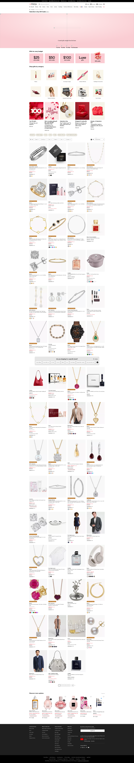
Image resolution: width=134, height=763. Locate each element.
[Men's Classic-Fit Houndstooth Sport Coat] (38, 661)
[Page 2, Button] (74, 685)
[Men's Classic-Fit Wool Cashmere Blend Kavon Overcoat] (57, 626)
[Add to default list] (65, 696)
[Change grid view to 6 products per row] (93, 139)
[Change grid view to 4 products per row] (91, 139)
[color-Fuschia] (51, 682)
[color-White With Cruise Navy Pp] (49, 576)
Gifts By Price (32, 134)
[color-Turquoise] (51, 247)
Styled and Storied (70, 745)
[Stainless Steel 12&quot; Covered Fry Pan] (57, 523)
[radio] (30, 176)
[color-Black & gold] (94, 576)
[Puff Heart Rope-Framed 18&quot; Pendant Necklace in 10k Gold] (96, 413)
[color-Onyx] (49, 247)
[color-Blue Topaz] (92, 473)
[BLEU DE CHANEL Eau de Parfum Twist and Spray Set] (96, 378)
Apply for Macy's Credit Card (46, 728)
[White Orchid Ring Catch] (77, 590)
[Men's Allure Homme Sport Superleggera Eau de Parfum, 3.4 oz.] (77, 556)
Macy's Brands (57, 736)
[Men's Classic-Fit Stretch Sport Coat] (96, 523)
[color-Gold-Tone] (31, 176)
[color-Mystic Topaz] (89, 473)
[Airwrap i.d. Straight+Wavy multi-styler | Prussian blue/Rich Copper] (99, 703)
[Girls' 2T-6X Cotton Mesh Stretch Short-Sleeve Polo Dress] (77, 523)
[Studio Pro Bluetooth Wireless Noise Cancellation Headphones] (96, 556)
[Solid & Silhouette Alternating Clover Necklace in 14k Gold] (38, 413)
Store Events (57, 743)
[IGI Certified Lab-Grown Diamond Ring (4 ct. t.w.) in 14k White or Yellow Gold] (38, 189)
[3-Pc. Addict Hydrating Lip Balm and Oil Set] (57, 189)
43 (72, 685)
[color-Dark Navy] (56, 646)
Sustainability (70, 743)
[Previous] (30, 153)
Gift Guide (32, 9)
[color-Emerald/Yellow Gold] (87, 354)
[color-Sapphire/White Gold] (89, 354)
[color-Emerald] (70, 399)
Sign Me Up (92, 730)
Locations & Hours (57, 730)
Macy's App (56, 732)
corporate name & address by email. (83, 760)
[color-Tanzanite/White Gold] (91, 354)
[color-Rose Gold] (91, 175)
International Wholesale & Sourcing (73, 736)
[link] (38, 171)
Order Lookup (31, 732)
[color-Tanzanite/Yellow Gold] (92, 354)
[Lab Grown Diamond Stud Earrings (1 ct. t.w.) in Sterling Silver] (38, 523)
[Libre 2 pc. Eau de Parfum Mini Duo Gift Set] (57, 378)
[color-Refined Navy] (68, 542)
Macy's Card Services (45, 736)
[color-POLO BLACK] (51, 576)
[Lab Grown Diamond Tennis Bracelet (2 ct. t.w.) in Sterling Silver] (77, 297)
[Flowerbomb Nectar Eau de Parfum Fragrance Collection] (60, 703)
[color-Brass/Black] (31, 397)
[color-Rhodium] (51, 351)
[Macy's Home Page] (33, 4)
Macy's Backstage (57, 734)
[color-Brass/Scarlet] (30, 397)
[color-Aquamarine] (71, 399)
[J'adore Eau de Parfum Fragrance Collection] (77, 450)
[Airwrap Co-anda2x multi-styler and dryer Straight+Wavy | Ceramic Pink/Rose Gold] (96, 297)
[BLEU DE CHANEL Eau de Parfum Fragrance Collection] (77, 661)
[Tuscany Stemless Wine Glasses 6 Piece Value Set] (77, 626)
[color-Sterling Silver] (68, 509)
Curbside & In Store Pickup (59, 728)
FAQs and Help (31, 728)
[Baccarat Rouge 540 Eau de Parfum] (96, 225)
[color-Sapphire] (73, 399)
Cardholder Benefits (45, 730)
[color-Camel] (49, 646)
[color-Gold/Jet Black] (49, 351)
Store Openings (57, 745)
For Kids (54, 134)
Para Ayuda (31, 734)
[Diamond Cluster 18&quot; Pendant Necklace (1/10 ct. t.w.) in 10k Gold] (38, 626)
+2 (57, 646)
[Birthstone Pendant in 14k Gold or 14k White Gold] (77, 378)
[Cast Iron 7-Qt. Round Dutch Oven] (96, 261)
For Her (45, 134)
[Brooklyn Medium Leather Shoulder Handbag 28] (38, 378)
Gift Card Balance (44, 734)
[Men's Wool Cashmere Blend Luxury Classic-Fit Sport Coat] (77, 413)
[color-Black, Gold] (51, 175)
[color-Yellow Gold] (30, 211)
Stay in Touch (57, 741)
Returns (30, 736)
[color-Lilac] (87, 281)
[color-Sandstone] (87, 576)
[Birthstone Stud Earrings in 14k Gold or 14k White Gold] (38, 590)
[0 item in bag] (104, 4)
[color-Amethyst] (52, 247)
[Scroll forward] (97, 362)
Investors (69, 734)
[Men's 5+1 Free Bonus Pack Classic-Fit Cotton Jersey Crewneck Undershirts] (57, 556)
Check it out (47, 130)
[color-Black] (92, 281)
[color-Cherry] (91, 281)
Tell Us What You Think (58, 749)
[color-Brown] (89, 576)
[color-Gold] (87, 175)
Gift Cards (43, 732)
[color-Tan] (68, 433)
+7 (95, 281)
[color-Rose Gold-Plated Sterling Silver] (70, 509)
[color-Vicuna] (71, 433)
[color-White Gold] (89, 175)
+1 (76, 433)
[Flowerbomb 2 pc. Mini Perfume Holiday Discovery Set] (86, 703)
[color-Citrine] (56, 247)
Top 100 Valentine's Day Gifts (72, 134)
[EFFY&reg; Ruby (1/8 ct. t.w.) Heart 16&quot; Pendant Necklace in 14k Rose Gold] (57, 590)
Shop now (31, 126)
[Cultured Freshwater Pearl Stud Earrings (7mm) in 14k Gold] (96, 626)
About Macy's (70, 728)
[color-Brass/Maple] (33, 397)
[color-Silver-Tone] (30, 176)
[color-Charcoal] (70, 433)
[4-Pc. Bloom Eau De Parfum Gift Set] (57, 413)
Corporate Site (70, 732)
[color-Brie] (54, 682)
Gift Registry (56, 751)
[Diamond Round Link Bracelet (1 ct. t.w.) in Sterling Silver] (77, 153)
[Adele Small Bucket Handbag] (57, 661)
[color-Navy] (73, 433)
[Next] (65, 153)
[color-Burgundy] (75, 433)
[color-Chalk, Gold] (49, 175)
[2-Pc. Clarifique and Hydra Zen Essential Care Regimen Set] (38, 487)
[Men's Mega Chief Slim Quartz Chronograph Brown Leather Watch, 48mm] (77, 332)
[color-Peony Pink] (94, 281)
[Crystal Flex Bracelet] (57, 332)
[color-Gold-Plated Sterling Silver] (71, 509)
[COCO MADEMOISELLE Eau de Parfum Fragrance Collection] (77, 261)
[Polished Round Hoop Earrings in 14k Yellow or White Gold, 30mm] (96, 590)
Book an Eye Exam (58, 747)
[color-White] (70, 542)
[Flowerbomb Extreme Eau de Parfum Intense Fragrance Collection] (73, 703)
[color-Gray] (91, 647)
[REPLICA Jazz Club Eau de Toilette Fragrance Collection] (35, 703)
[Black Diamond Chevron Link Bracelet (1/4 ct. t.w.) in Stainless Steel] (38, 153)
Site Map (69, 741)
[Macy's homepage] (30, 9)
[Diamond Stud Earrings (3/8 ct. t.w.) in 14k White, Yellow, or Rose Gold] (77, 189)
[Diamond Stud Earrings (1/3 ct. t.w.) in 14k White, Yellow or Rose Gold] (38, 261)
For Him (50, 134)
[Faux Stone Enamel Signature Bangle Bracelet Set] (57, 153)
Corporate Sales (70, 730)
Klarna (30, 730)
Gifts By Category (39, 134)
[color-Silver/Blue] (54, 247)
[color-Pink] (71, 542)
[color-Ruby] (68, 399)
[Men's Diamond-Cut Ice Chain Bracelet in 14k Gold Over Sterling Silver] (57, 261)
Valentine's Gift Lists (61, 134)
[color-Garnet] (75, 399)
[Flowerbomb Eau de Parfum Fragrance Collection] (48, 703)
